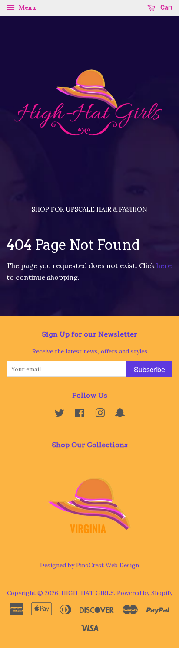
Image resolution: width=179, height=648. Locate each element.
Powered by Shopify (144, 593)
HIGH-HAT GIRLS (87, 593)
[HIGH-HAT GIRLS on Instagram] (100, 415)
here (164, 265)
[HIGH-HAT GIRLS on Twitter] (59, 415)
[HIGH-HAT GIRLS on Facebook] (80, 415)
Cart (165, 7)
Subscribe (149, 369)
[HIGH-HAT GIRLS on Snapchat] (120, 415)
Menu (26, 7)
